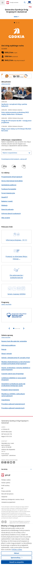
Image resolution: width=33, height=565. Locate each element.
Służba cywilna (5, 482)
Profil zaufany (5, 485)
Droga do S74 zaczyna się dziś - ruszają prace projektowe (16, 121)
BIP (2, 488)
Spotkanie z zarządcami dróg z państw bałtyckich (14, 105)
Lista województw (6, 149)
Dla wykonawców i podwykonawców (16, 276)
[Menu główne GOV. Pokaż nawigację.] (2, 2)
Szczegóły (4, 48)
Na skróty (4, 469)
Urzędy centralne (14, 2)
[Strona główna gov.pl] (8, 2)
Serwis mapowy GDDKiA (16, 294)
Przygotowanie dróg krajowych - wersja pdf (14, 159)
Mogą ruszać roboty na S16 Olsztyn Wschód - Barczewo (16, 130)
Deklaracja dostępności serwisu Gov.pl (12, 499)
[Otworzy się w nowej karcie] (2, 462)
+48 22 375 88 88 (6, 447)
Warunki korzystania (7, 494)
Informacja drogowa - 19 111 (16, 240)
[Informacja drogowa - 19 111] (16, 76)
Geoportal (4, 496)
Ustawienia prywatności (8, 502)
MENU (16, 16)
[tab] (14, 23)
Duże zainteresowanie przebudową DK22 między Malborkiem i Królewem (15, 113)
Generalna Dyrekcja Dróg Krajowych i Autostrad (16, 10)
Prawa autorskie (6, 491)
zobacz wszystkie (5, 84)
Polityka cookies (6, 480)
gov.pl (7, 475)
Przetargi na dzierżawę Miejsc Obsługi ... (16, 257)
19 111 (3, 451)
